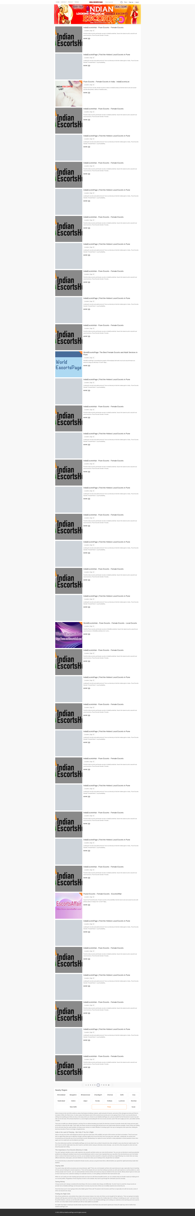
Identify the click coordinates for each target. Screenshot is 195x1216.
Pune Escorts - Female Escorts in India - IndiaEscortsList (106, 82)
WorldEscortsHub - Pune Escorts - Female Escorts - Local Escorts (110, 623)
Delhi (122, 1095)
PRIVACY (70, 2)
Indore (73, 1101)
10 (108, 1085)
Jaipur (85, 1101)
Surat (133, 1107)
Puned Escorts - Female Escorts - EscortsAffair (102, 894)
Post (125, 2)
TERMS (76, 2)
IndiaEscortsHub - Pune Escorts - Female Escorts (103, 27)
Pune (109, 1107)
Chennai (110, 1095)
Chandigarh (98, 1095)
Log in (137, 2)
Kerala (97, 1101)
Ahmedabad (61, 1095)
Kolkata (109, 1101)
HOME (57, 2)
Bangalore (73, 1095)
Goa (133, 1095)
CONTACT (64, 2)
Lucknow (122, 1101)
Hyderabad (61, 1101)
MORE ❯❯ (86, 38)
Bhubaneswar (85, 1095)
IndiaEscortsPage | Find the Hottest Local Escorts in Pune (106, 55)
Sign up (131, 2)
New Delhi (73, 1107)
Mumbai (133, 1101)
